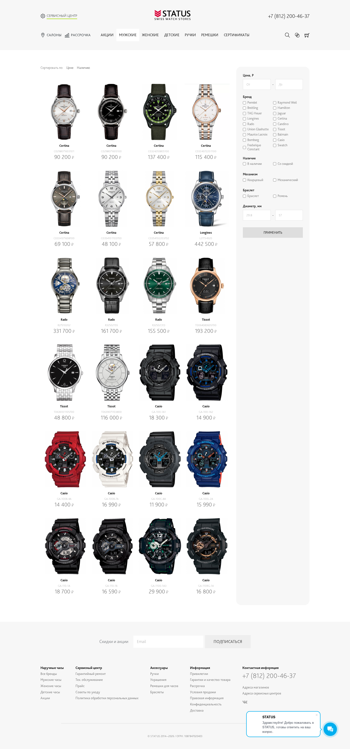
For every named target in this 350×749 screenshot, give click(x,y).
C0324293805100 (158, 151)
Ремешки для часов (164, 686)
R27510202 (64, 325)
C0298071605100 (111, 151)
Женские (150, 35)
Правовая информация (207, 698)
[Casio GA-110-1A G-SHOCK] (64, 546)
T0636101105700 (64, 412)
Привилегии (199, 674)
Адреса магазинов (255, 687)
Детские (172, 35)
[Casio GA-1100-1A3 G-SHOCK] (158, 546)
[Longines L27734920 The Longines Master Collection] (206, 199)
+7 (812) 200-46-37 (289, 16)
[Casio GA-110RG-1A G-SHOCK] (206, 546)
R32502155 (111, 325)
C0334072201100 (205, 151)
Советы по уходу (87, 692)
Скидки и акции (113, 641)
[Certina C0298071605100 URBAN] (111, 112)
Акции (107, 35)
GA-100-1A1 (159, 412)
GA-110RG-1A (206, 585)
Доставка (197, 710)
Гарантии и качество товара (210, 680)
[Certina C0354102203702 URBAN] (158, 199)
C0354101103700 (111, 238)
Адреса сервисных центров (261, 693)
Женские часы (50, 686)
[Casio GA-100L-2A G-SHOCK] (206, 459)
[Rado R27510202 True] (64, 286)
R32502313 (158, 325)
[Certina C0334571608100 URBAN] (64, 199)
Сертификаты (236, 35)
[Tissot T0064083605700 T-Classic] (206, 286)
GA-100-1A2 (206, 412)
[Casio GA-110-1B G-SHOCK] (111, 546)
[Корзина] (307, 35)
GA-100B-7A (111, 499)
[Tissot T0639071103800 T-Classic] (111, 372)
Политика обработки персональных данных (106, 698)
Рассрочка (197, 686)
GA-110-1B (111, 585)
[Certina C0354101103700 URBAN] (111, 199)
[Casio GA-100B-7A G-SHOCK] (111, 459)
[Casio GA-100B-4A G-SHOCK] (64, 459)
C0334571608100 (64, 238)
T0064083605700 (205, 325)
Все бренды (48, 674)
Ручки (190, 35)
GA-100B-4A (64, 499)
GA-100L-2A (206, 499)
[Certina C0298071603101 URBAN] (64, 112)
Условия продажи (203, 692)
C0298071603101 (64, 151)
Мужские (128, 35)
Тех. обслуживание (89, 680)
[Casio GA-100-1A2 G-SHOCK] (206, 372)
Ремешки (209, 35)
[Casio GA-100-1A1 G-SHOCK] (158, 372)
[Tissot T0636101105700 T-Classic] (64, 372)
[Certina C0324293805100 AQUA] (158, 112)
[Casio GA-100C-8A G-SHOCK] (158, 459)
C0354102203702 (158, 238)
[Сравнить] (297, 35)
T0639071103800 (111, 412)
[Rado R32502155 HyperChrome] (111, 286)
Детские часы (50, 692)
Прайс (80, 686)
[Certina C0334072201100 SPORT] (206, 112)
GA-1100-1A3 (158, 585)
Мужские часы (50, 680)
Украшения (158, 680)
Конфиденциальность (206, 704)
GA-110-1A (64, 585)
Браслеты (157, 692)
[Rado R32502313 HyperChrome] (158, 286)
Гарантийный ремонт (90, 674)
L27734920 (206, 238)
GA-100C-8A (158, 499)
